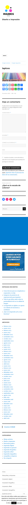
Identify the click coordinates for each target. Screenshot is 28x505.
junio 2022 (7, 345)
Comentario (6, 112)
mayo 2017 (7, 405)
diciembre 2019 (8, 387)
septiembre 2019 (9, 393)
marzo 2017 (7, 408)
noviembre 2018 (8, 399)
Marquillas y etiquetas (8, 475)
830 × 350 (14, 93)
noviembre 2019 (8, 389)
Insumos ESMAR (9, 427)
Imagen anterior (6, 63)
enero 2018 (7, 401)
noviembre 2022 (8, 336)
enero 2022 (7, 353)
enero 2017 (7, 412)
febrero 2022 (7, 351)
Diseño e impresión (11, 19)
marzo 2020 (7, 382)
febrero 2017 (7, 410)
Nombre (5, 135)
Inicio (3, 472)
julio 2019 (6, 397)
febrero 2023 (7, 330)
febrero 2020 (7, 385)
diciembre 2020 (8, 372)
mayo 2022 (7, 347)
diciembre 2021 (8, 355)
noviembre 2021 (8, 357)
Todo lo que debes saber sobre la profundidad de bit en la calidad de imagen (14, 301)
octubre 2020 (7, 376)
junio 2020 (7, 378)
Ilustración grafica (9, 443)
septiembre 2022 (9, 341)
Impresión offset (9, 452)
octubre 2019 (7, 391)
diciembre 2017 (8, 403)
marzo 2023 (7, 328)
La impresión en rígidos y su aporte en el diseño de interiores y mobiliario (14, 307)
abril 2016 (6, 418)
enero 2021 (7, 370)
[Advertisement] (14, 37)
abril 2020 (7, 380)
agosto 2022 (7, 343)
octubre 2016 (7, 416)
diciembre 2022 (8, 334)
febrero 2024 (7, 326)
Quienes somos (6, 493)
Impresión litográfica (8, 482)
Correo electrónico (9, 142)
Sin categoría (7, 458)
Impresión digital (9, 445)
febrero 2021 (7, 368)
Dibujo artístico (8, 439)
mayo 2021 (7, 362)
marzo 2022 (7, 349)
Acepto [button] (14, 503)
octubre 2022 (7, 339)
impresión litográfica (10, 449)
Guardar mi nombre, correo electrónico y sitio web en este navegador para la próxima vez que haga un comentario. (13, 159)
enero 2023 (7, 332)
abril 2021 (6, 364)
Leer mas (19, 503)
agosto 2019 (7, 395)
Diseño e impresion (9, 441)
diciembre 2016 (8, 414)
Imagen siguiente (16, 63)
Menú (4, 55)
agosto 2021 (7, 359)
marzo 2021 (7, 366)
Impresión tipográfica (10, 454)
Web (3, 149)
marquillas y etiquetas (10, 456)
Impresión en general (10, 447)
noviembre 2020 (8, 374)
